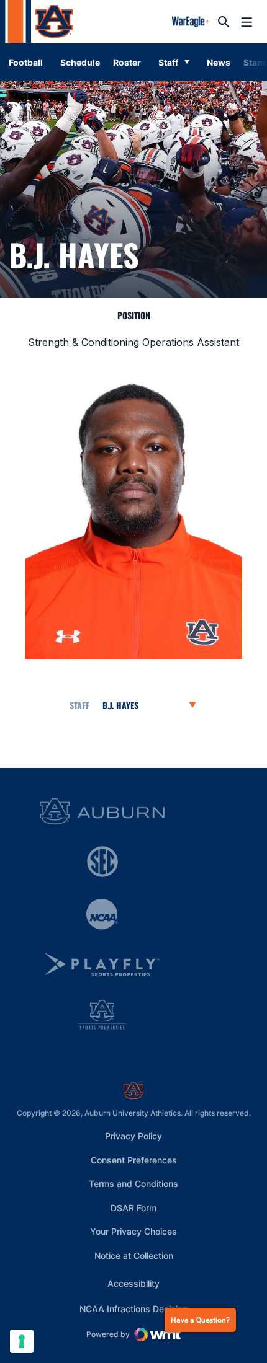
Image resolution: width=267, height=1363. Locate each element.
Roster (127, 62)
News (218, 62)
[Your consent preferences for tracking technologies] (22, 1341)
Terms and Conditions (133, 1183)
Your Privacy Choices (133, 1231)
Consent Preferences (134, 1160)
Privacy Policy (133, 1136)
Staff (168, 62)
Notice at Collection (133, 1255)
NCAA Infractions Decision (133, 1308)
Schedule (80, 62)
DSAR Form (133, 1207)
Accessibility (133, 1283)
